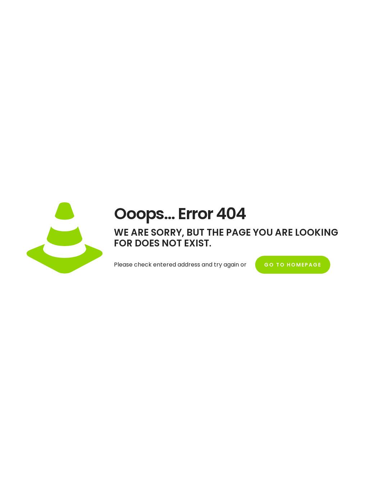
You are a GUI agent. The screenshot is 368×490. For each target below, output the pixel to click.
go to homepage (292, 264)
